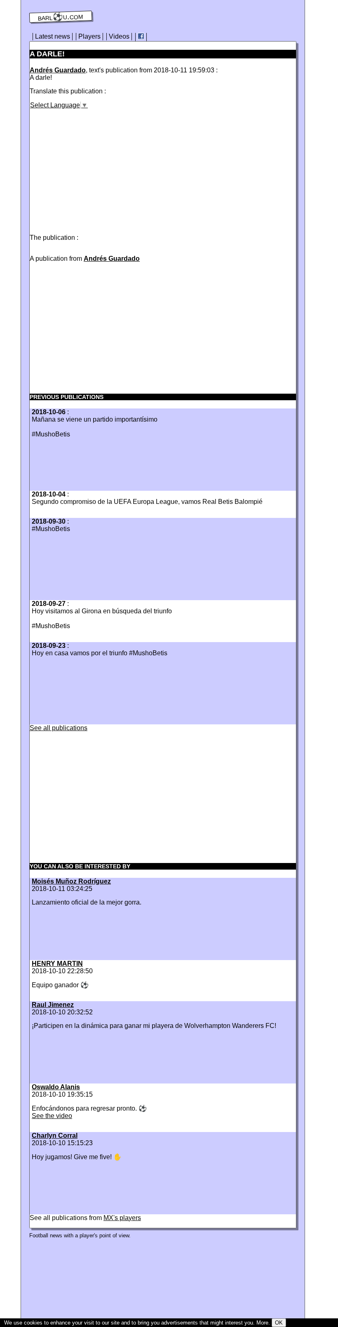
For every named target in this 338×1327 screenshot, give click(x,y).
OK (279, 1323)
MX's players (122, 1217)
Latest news (52, 36)
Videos (119, 36)
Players (89, 36)
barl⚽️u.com (61, 17)
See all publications (58, 727)
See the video (52, 1115)
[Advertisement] (99, 166)
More (262, 1323)
